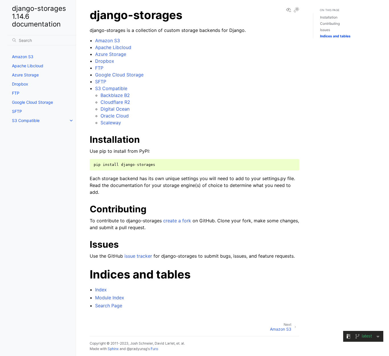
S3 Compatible (26, 120)
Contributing (330, 23)
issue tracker (138, 256)
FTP (15, 93)
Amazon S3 (22, 56)
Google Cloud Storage (32, 102)
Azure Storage (25, 74)
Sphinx (113, 349)
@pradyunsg (137, 349)
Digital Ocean (115, 109)
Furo (154, 349)
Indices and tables (335, 36)
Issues (325, 30)
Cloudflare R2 (115, 102)
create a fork (177, 220)
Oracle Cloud (115, 116)
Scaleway (111, 122)
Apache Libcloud (27, 65)
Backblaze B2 (115, 95)
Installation (328, 17)
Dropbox (20, 84)
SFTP (17, 111)
